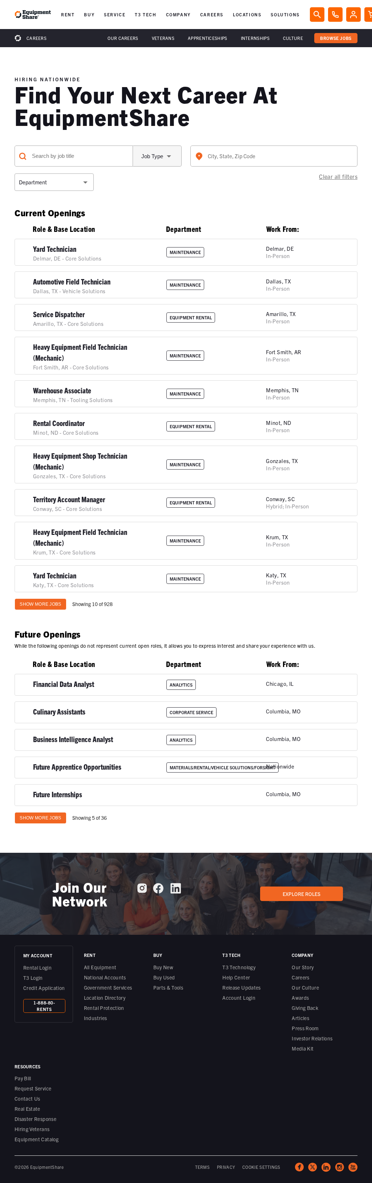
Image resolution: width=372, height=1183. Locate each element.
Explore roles (301, 894)
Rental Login (37, 967)
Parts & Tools (168, 987)
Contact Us (27, 1098)
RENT (67, 14)
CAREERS (211, 14)
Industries (95, 1018)
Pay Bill (23, 1078)
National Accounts (105, 977)
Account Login (238, 997)
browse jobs (336, 38)
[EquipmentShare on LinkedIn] (176, 891)
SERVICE (114, 14)
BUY (89, 14)
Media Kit (303, 1048)
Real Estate (27, 1108)
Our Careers (123, 38)
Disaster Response (35, 1119)
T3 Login (33, 977)
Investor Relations (312, 1038)
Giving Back (305, 1007)
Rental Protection (104, 1007)
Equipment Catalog (36, 1139)
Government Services (108, 987)
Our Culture (305, 987)
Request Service (33, 1088)
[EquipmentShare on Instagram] (142, 891)
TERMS (202, 1167)
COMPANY (178, 14)
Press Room (305, 1028)
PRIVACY (226, 1167)
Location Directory (104, 997)
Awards (300, 997)
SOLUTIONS (285, 14)
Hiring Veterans (32, 1129)
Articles (300, 1018)
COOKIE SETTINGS (261, 1167)
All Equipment (100, 967)
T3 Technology (238, 967)
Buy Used (164, 977)
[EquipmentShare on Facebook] (158, 891)
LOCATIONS (247, 14)
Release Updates (241, 987)
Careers (36, 38)
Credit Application (44, 988)
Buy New (163, 967)
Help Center (236, 977)
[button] (67, 14)
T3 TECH (145, 14)
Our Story (303, 967)
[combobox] (274, 156)
